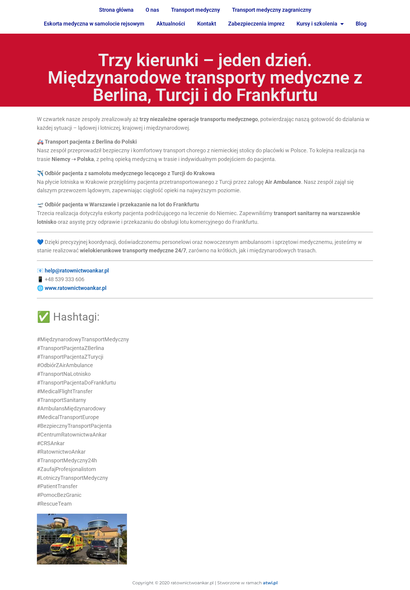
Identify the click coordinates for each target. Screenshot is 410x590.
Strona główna (116, 10)
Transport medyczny (195, 10)
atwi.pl (270, 582)
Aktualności (170, 23)
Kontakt (206, 23)
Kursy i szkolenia (317, 23)
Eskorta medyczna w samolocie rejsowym (94, 23)
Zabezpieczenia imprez (256, 23)
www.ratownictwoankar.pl (76, 288)
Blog (361, 23)
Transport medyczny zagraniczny (271, 10)
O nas (152, 10)
